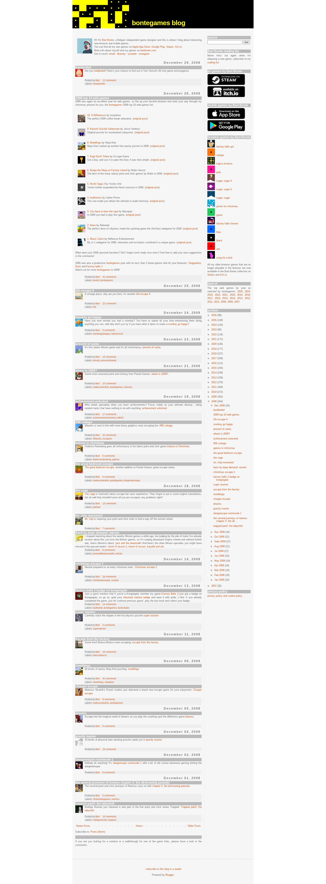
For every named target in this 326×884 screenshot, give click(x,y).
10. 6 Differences (96, 115)
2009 (223, 301)
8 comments (108, 550)
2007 (237, 301)
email (112, 53)
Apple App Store (141, 46)
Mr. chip (89, 519)
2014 (232, 298)
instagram (144, 53)
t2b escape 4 (85, 290)
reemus (115, 799)
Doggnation (195, 263)
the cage (82, 490)
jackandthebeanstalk (103, 553)
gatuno (115, 459)
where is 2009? (86, 370)
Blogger (169, 874)
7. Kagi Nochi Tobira (98, 156)
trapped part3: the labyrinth (95, 803)
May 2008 (220, 560)
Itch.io (178, 46)
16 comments (109, 816)
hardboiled (83, 67)
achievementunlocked (104, 417)
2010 (216, 301)
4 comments (108, 625)
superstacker (99, 628)
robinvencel (117, 333)
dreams (81, 713)
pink (218, 172)
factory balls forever (226, 223)
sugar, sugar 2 (223, 189)
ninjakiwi (109, 682)
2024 (247, 291)
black (218, 240)
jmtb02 (120, 417)
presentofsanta (108, 360)
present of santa (87, 344)
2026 (214, 315)
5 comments (108, 330)
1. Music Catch (95, 238)
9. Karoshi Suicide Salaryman (103, 128)
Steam (169, 46)
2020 (232, 294)
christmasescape (101, 580)
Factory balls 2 (94, 266)
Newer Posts (83, 825)
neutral (114, 580)
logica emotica (223, 163)
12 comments (109, 80)
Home (139, 825)
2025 (240, 291)
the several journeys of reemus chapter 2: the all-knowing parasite (123, 782)
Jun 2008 (219, 555)
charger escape (87, 686)
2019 (239, 294)
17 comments (109, 414)
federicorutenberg (102, 459)
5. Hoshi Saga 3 (96, 183)
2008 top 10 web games (92, 98)
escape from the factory (92, 639)
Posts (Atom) (98, 831)
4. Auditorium (94, 197)
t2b (94, 307)
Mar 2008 (219, 570)
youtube (132, 53)
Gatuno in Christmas (178, 446)
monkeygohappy (101, 333)
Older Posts (194, 825)
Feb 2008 (219, 575)
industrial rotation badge (136, 597)
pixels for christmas (226, 206)
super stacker (85, 612)
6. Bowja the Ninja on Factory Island (107, 170)
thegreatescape (132, 480)
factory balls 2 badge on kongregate (101, 590)
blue (218, 232)
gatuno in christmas (90, 443)
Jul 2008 (219, 551)
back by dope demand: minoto (97, 532)
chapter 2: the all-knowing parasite (171, 786)
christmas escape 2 (89, 563)
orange (219, 155)
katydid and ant (155, 546)
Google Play (158, 46)
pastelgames (116, 387)
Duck (78, 266)
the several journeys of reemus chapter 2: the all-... (230, 520)
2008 (230, 301)
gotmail (96, 507)
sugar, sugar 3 (223, 180)
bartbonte (98, 608)
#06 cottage (84, 422)
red (217, 249)
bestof (96, 280)
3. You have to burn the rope (102, 211)
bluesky (121, 53)
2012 (247, 298)
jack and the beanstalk (128, 543)
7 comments (108, 528)
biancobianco (100, 655)
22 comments (109, 303)
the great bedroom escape (94, 464)
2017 (210, 298)
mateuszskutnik (101, 387)
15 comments (109, 357)
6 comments (108, 477)
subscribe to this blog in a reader (163, 869)
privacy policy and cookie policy (224, 595)
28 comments (109, 576)
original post (140, 118)
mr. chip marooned (89, 515)
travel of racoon (136, 546)
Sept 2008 (220, 541)
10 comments (109, 383)
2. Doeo (91, 225)
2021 (225, 294)
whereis (128, 387)
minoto (96, 360)
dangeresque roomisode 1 (94, 759)
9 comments (108, 726)
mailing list (213, 62)
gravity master (86, 736)
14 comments (109, 604)
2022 (217, 294)
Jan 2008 (219, 579)
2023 (210, 294)
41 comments (109, 277)
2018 (247, 294)
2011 (209, 301)
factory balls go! (224, 146)
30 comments (109, 678)
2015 (225, 298)
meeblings (83, 665)
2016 (217, 298)
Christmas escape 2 (146, 567)
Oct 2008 (219, 536)
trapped (112, 820)
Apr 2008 (219, 565)
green (218, 215)
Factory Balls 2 (170, 593)
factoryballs (123, 608)
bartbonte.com (148, 50)
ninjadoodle (99, 83)
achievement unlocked (92, 401)
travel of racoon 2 (117, 546)
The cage (90, 494)
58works (97, 438)
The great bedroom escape (99, 467)
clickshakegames (102, 799)
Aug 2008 (219, 546)
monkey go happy (88, 317)
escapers (107, 438)
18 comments (109, 652)
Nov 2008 (219, 532)
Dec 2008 (219, 405)
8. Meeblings (94, 142)
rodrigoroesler (100, 820)
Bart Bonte (108, 40)
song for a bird (223, 257)
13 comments (109, 503)
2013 (239, 298)
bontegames (115, 104)
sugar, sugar (222, 197)
